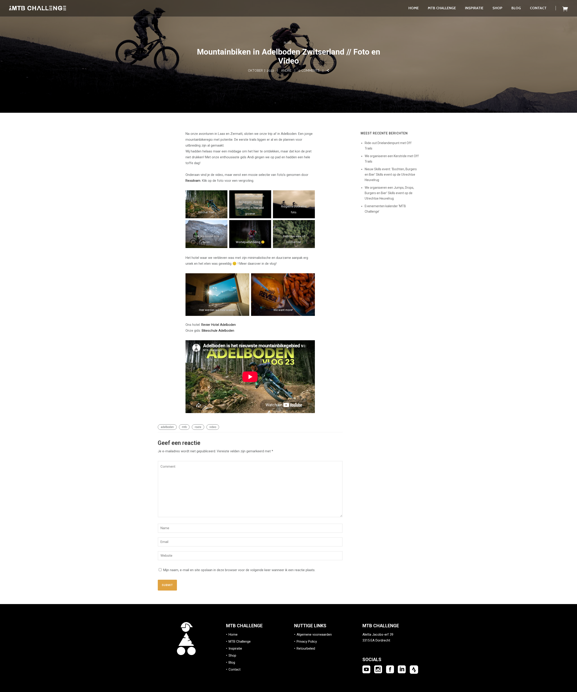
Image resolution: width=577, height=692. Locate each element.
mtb (184, 427)
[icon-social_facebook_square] (390, 669)
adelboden (167, 427)
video (212, 427)
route (198, 427)
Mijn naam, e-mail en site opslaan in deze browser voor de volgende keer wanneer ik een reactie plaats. (239, 570)
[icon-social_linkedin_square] (402, 669)
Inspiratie (474, 8)
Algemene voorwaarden (314, 634)
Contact (538, 8)
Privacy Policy (307, 641)
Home (413, 8)
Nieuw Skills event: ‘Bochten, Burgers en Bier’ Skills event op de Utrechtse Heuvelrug (391, 174)
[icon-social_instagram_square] (378, 669)
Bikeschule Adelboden (218, 331)
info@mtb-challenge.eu (379, 646)
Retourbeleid (306, 648)
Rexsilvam (192, 181)
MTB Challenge (442, 8)
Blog (516, 8)
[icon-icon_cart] (565, 9)
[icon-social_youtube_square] (366, 669)
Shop (497, 8)
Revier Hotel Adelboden (218, 325)
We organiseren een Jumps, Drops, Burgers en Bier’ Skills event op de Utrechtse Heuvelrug (389, 193)
